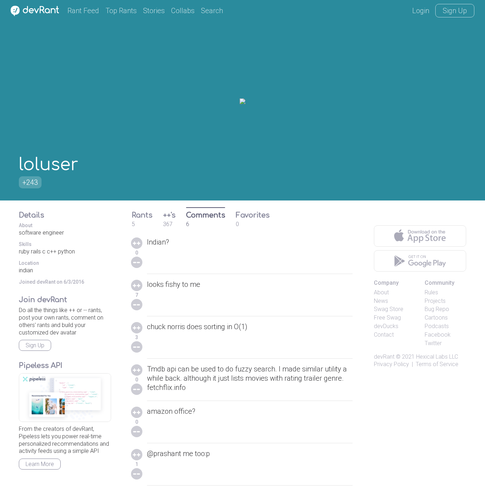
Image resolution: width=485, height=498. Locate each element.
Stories (154, 10)
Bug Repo (437, 309)
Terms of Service (437, 364)
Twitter (433, 343)
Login (420, 10)
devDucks (386, 326)
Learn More (40, 464)
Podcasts (437, 326)
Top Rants (121, 10)
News (381, 301)
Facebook (438, 334)
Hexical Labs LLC (437, 356)
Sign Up (455, 10)
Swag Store (388, 309)
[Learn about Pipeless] (65, 397)
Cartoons (436, 317)
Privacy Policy (391, 364)
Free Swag (387, 317)
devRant (384, 356)
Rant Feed (83, 10)
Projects (435, 301)
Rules (431, 292)
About (381, 292)
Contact (384, 334)
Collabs (183, 10)
